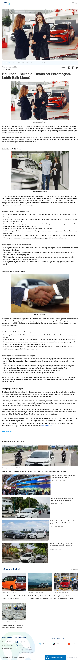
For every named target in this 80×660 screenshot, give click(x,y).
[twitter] (77, 68)
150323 (21, 645)
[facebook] (73, 68)
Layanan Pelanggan (8, 645)
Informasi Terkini (7, 648)
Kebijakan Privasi (6, 657)
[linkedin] (68, 67)
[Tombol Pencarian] (69, 3)
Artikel (9, 63)
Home (4, 63)
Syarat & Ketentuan (19, 657)
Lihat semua (74, 569)
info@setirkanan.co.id (24, 642)
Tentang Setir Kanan (8, 642)
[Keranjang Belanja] (73, 3)
